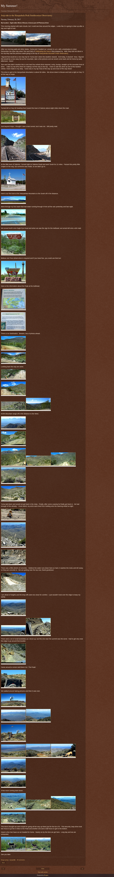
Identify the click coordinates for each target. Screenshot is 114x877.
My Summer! (9, 6)
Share (3, 862)
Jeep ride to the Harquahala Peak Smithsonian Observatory (26, 15)
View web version (43, 872)
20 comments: (21, 860)
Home (42, 868)
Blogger (46, 875)
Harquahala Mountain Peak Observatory (54, 53)
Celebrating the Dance (43, 51)
